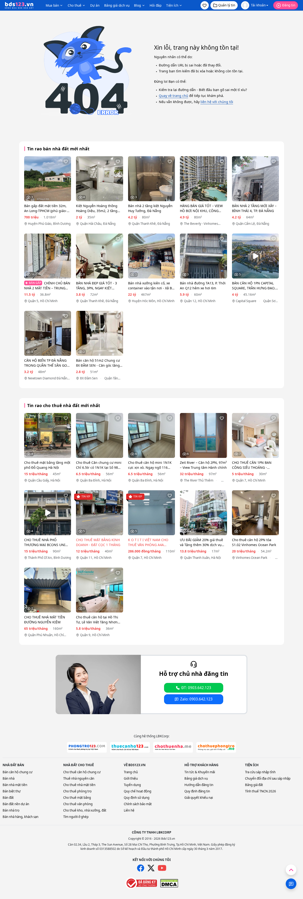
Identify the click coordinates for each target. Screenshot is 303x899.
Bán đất (8, 797)
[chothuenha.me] (173, 747)
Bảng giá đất (254, 785)
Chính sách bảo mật (138, 804)
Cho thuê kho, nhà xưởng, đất (84, 810)
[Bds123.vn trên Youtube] (162, 868)
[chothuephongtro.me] (216, 747)
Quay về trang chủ (173, 95)
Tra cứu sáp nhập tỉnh (260, 772)
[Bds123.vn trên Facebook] (140, 868)
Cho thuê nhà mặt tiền (79, 785)
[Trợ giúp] (291, 883)
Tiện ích (172, 5)
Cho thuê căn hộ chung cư (82, 772)
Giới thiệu (131, 778)
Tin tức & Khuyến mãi (199, 772)
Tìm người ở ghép (76, 817)
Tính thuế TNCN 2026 (260, 791)
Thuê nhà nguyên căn (78, 778)
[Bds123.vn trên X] (151, 868)
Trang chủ (131, 772)
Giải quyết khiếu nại (198, 797)
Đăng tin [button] (288, 5)
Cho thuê (74, 5)
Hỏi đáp (155, 5)
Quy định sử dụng (136, 797)
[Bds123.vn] (19, 5)
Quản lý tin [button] (226, 5)
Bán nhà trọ (11, 810)
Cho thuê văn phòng (78, 804)
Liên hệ (129, 810)
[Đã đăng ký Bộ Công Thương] (141, 883)
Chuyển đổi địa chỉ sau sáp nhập (267, 778)
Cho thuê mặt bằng (77, 797)
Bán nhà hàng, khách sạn (20, 817)
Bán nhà (8, 778)
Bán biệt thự (12, 791)
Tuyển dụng (132, 785)
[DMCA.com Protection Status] (169, 883)
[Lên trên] (291, 869)
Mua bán (52, 5)
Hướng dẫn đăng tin (198, 785)
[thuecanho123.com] (130, 747)
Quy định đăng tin (197, 791)
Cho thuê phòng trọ (77, 791)
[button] (205, 5)
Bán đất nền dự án (16, 804)
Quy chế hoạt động (137, 791)
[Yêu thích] (65, 161)
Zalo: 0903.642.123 (196, 699)
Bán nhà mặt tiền (15, 785)
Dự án (94, 5)
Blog (137, 5)
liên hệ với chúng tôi (217, 102)
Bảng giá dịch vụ (116, 5)
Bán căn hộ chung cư (17, 772)
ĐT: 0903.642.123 (196, 687)
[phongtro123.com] (87, 747)
